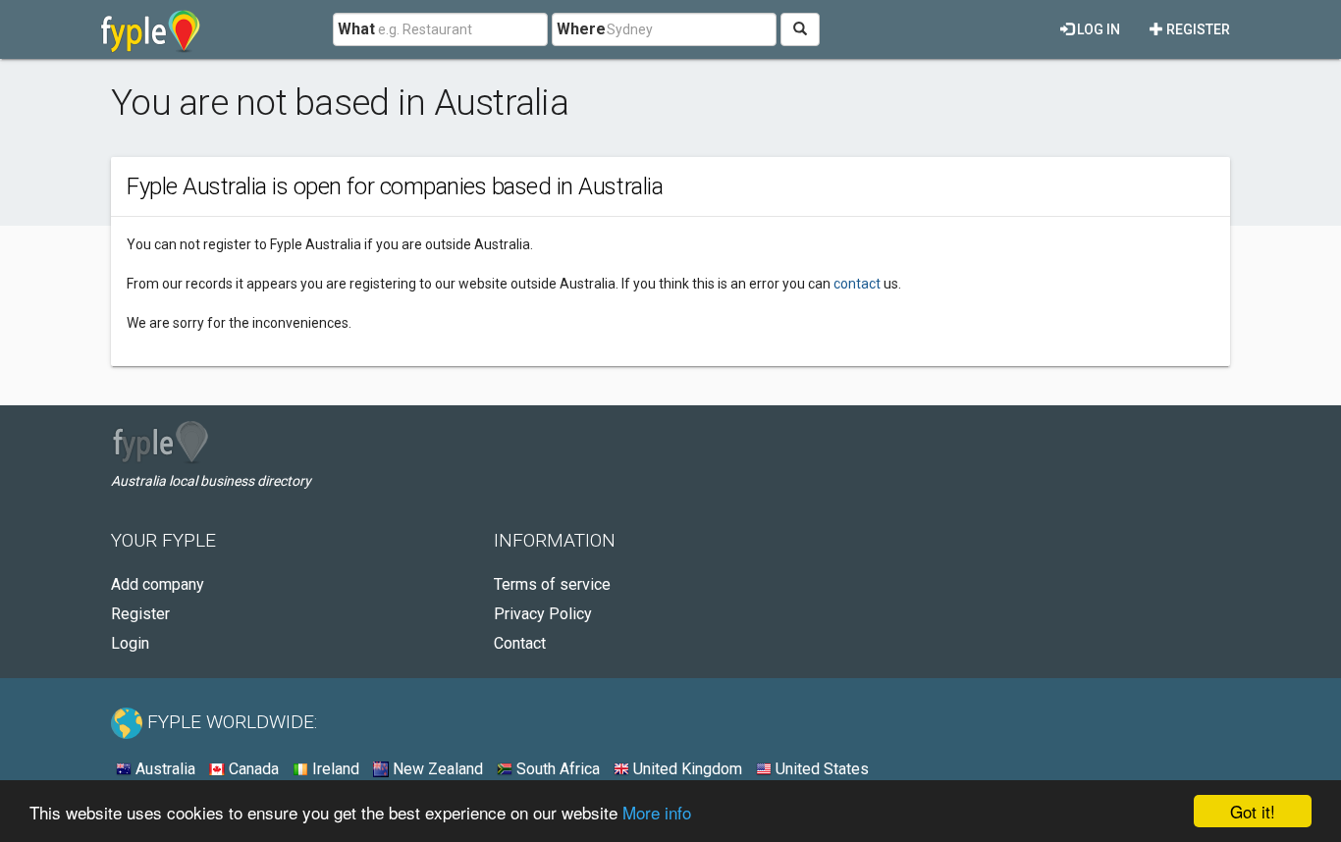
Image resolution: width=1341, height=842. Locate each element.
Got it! (1252, 811)
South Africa (556, 769)
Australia (163, 769)
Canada (252, 769)
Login (130, 643)
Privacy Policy (543, 614)
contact (857, 283)
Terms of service (552, 584)
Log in (1097, 29)
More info (656, 812)
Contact (520, 643)
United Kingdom (685, 769)
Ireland (333, 769)
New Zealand (436, 769)
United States (820, 769)
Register (1196, 29)
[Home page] (150, 29)
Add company (157, 584)
